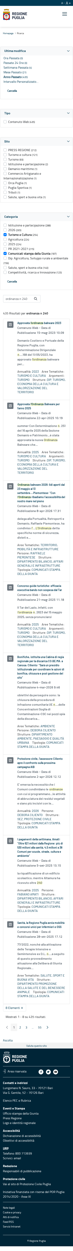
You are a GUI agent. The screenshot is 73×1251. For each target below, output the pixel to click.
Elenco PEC (10, 1100)
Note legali (9, 1207)
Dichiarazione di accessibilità (22, 1136)
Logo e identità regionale (19, 1123)
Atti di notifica (11, 1217)
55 (41, 1028)
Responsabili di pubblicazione (22, 1171)
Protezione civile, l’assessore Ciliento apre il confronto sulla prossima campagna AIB (40, 763)
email (17, 1158)
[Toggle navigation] (64, 14)
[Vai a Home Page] (15, 14)
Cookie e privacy (12, 1212)
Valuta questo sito (36, 1046)
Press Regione (12, 1118)
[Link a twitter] (48, 1071)
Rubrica (26, 1100)
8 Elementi (16, 1008)
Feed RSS (8, 1222)
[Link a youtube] (55, 1071)
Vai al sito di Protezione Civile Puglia (27, 1184)
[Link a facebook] (41, 1071)
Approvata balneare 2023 (39, 323)
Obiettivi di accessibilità (18, 1140)
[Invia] (36, 299)
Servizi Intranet (11, 1226)
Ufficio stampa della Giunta (21, 1113)
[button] (36, 51)
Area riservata (17, 1071)
